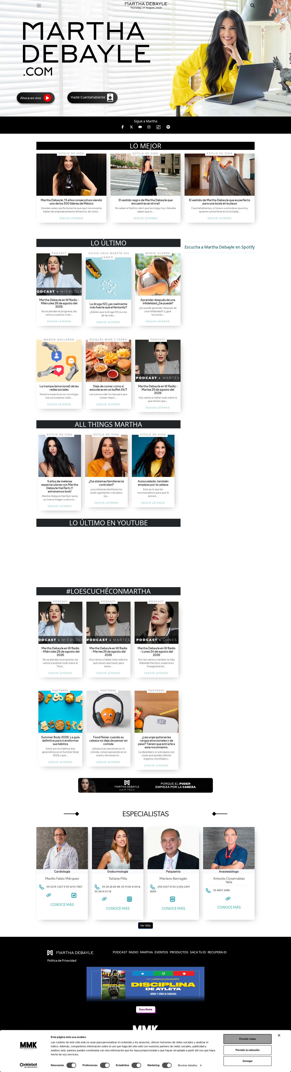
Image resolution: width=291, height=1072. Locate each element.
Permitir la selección (248, 1050)
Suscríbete (145, 1009)
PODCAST (120, 952)
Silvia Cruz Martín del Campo (109, 255)
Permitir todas (247, 1038)
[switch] (105, 1065)
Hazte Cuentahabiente (88, 97)
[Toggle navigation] (38, 5)
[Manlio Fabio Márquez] (62, 848)
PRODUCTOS (179, 952)
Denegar (248, 1061)
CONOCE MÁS (62, 904)
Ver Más (145, 925)
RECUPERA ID (217, 952)
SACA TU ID (198, 952)
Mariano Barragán (173, 878)
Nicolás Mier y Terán (108, 339)
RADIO (133, 952)
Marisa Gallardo (59, 339)
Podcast (59, 253)
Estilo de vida (71, 153)
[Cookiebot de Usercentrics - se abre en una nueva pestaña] (28, 1065)
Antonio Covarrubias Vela (229, 880)
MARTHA (146, 952)
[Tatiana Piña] (117, 848)
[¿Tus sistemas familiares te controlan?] (106, 456)
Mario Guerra (157, 253)
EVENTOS (161, 952)
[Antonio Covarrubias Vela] (229, 848)
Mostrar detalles (187, 1065)
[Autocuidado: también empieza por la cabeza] (153, 456)
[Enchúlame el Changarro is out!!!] (71, 175)
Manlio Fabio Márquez (62, 878)
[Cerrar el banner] (279, 1035)
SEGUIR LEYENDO (71, 218)
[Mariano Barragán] (173, 848)
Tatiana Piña (118, 878)
